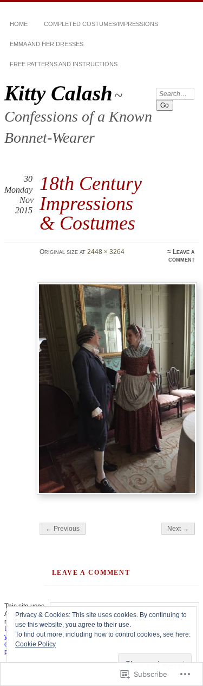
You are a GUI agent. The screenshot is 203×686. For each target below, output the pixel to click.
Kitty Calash (58, 93)
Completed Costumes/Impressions (101, 24)
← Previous (62, 528)
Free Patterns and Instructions (63, 64)
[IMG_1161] (117, 388)
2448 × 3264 (106, 252)
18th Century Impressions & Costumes (91, 203)
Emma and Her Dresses (46, 44)
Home (19, 24)
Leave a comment (181, 255)
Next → (178, 528)
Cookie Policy (35, 644)
